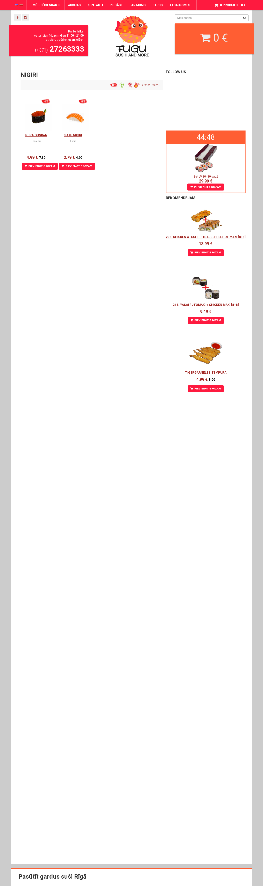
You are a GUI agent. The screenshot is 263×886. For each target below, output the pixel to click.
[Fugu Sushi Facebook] (17, 17)
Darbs (157, 5)
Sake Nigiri (73, 135)
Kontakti (95, 5)
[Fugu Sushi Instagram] (25, 17)
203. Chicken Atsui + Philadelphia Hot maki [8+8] (206, 237)
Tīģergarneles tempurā (205, 372)
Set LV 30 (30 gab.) (206, 176)
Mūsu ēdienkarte (47, 5)
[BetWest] (212, 21)
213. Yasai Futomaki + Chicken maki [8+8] (206, 305)
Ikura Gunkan (36, 135)
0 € (219, 37)
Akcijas (74, 5)
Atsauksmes (180, 5)
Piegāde (116, 5)
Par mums (137, 5)
